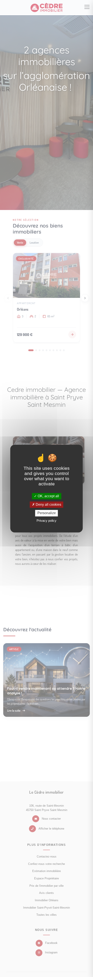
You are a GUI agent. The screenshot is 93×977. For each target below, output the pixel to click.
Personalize (46, 513)
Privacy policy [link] (46, 520)
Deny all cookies (48, 505)
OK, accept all (48, 496)
